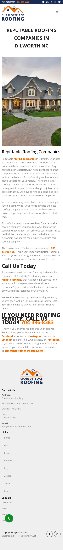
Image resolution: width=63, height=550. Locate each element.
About (7, 445)
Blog (6, 468)
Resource (8, 453)
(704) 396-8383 (9, 417)
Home (7, 437)
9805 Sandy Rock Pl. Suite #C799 (17, 403)
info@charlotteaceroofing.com (16, 426)
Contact (8, 483)
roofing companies (24, 158)
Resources (7, 502)
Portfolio (8, 460)
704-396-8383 (23, 2)
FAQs (4, 508)
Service (7, 475)
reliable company (12, 279)
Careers (7, 491)
